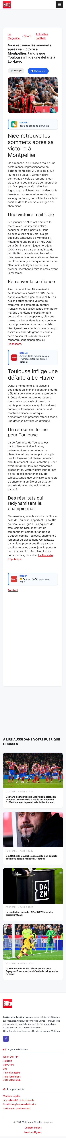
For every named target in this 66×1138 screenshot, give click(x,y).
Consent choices (33, 1127)
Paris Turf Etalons (12, 1076)
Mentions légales (11, 1096)
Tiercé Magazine (11, 1072)
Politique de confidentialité (16, 1108)
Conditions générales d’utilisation (19, 1104)
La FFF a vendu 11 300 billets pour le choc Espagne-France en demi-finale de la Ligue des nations (32, 971)
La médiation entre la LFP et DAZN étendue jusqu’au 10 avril (29, 913)
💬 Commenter (38, 71)
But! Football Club (12, 1080)
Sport (27, 36)
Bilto (5, 1068)
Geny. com (8, 1064)
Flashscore (14, 343)
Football (13, 590)
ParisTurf (7, 1060)
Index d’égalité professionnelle (19, 1100)
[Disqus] (33, 642)
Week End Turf (10, 1056)
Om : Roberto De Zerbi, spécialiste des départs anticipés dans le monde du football (31, 857)
